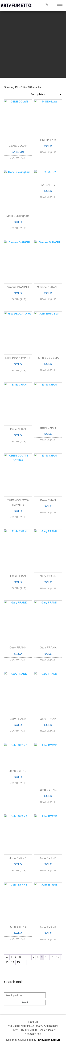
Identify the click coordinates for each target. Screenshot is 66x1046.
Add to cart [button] (18, 157)
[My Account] (53, 6)
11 (52, 957)
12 (57, 957)
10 (46, 957)
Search (25, 1002)
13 (7, 962)
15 (18, 962)
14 (12, 962)
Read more (48, 151)
